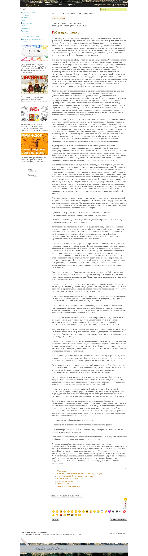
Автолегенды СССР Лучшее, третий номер (76, 476)
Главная (48, 5)
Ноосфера (25, 15)
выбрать (55, 519)
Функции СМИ (63, 484)
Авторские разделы (28, 12)
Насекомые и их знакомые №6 (70, 478)
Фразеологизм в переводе (68, 486)
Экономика (25, 28)
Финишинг (62, 471)
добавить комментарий (118, 519)
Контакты (59, 5)
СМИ (23, 26)
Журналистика (26, 23)
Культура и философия (30, 36)
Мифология (25, 34)
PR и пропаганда (86, 13)
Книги (23, 20)
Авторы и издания (65, 481)
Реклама (24, 31)
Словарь (24, 42)
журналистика (58, 18)
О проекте (71, 5)
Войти (23, 9)
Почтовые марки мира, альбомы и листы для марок (79, 473)
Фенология (25, 18)
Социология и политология (31, 39)
